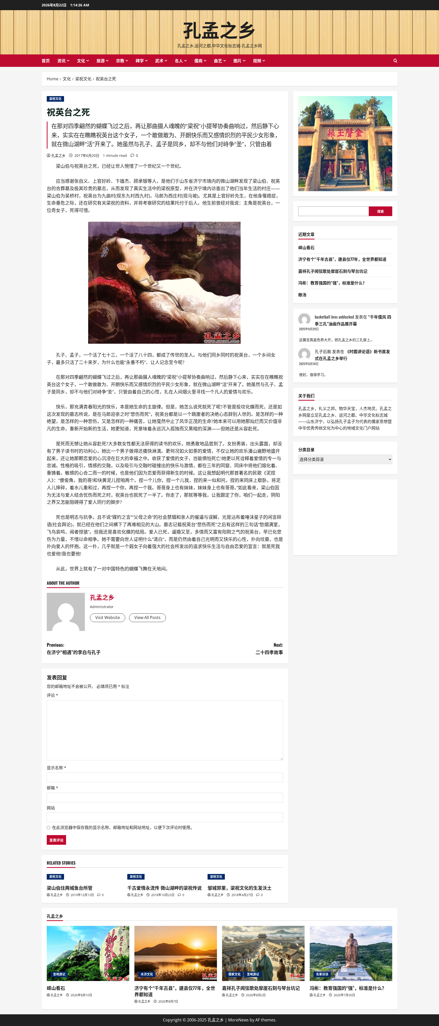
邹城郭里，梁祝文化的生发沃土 (240, 887)
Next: (269, 648)
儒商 (198, 60)
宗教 (120, 60)
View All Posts (147, 617)
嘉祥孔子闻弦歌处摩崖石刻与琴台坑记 (332, 271)
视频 (257, 60)
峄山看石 (306, 247)
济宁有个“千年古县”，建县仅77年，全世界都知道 (342, 259)
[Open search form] (395, 61)
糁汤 (302, 295)
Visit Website (107, 617)
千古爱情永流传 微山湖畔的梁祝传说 (164, 887)
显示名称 (56, 768)
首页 (46, 60)
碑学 (140, 60)
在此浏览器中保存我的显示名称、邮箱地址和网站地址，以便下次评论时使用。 (123, 827)
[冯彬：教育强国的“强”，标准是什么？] (351, 953)
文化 (81, 60)
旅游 (101, 60)
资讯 (61, 60)
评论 (52, 695)
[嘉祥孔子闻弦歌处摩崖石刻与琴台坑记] (263, 953)
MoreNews (238, 1020)
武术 (159, 60)
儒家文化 (234, 974)
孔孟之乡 (219, 28)
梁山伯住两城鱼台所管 (69, 887)
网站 (51, 808)
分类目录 (306, 449)
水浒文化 (147, 974)
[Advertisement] (336, 516)
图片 (237, 60)
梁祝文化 (55, 99)
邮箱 (52, 788)
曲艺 (218, 60)
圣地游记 (59, 974)
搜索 (380, 211)
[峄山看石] (88, 953)
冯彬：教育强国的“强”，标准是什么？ (332, 283)
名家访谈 (322, 974)
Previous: (74, 648)
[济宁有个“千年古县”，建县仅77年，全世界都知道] (175, 953)
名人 (179, 60)
